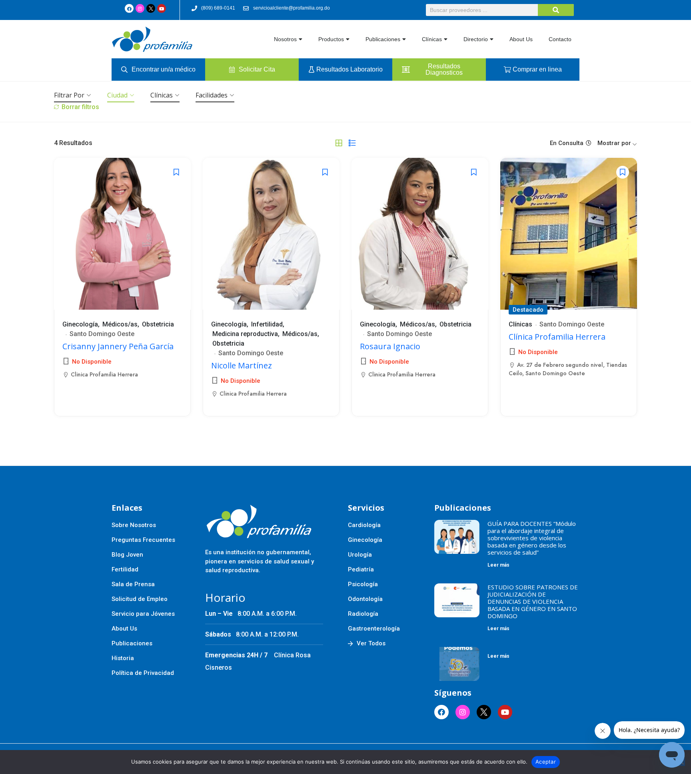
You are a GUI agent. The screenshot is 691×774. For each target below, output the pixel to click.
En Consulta (566, 143)
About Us (521, 39)
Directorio (475, 39)
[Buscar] (556, 10)
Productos (331, 39)
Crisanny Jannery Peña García (118, 346)
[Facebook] (129, 8)
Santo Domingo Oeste (102, 334)
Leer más (498, 565)
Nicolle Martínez (241, 365)
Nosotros (285, 39)
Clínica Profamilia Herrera (557, 336)
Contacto (560, 39)
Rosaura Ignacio (390, 346)
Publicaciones (382, 39)
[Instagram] (140, 8)
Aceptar (545, 761)
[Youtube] (161, 8)
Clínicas (432, 39)
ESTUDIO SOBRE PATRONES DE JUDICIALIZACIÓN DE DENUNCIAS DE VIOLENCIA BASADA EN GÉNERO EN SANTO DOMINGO (532, 601)
